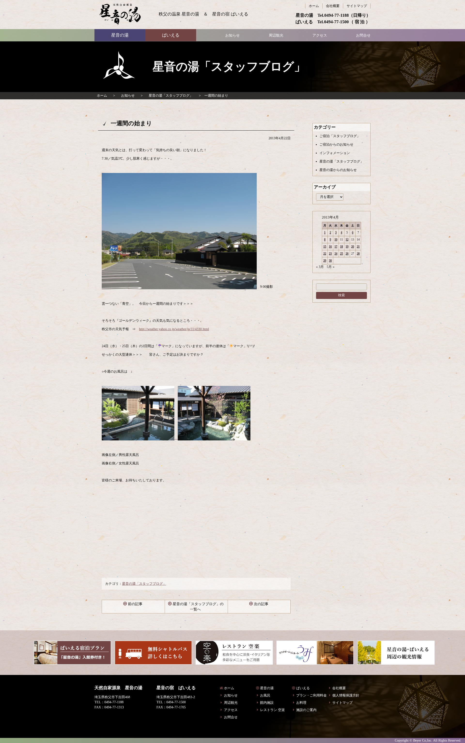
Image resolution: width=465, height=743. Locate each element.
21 (358, 246)
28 (358, 253)
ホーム (102, 95)
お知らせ (128, 95)
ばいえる (120, 14)
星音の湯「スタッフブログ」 (171, 95)
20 (352, 246)
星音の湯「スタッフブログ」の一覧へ (198, 606)
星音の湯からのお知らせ (338, 170)
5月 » (330, 267)
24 (335, 253)
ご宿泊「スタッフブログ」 (339, 136)
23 (330, 253)
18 (341, 246)
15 (324, 246)
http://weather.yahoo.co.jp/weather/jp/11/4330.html (174, 329)
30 (330, 260)
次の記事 (261, 604)
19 (347, 246)
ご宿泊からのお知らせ (336, 144)
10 (335, 239)
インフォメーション (334, 153)
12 (347, 239)
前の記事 (135, 604)
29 (324, 260)
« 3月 (320, 267)
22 (324, 253)
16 (330, 246)
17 (335, 246)
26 (347, 253)
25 (341, 253)
